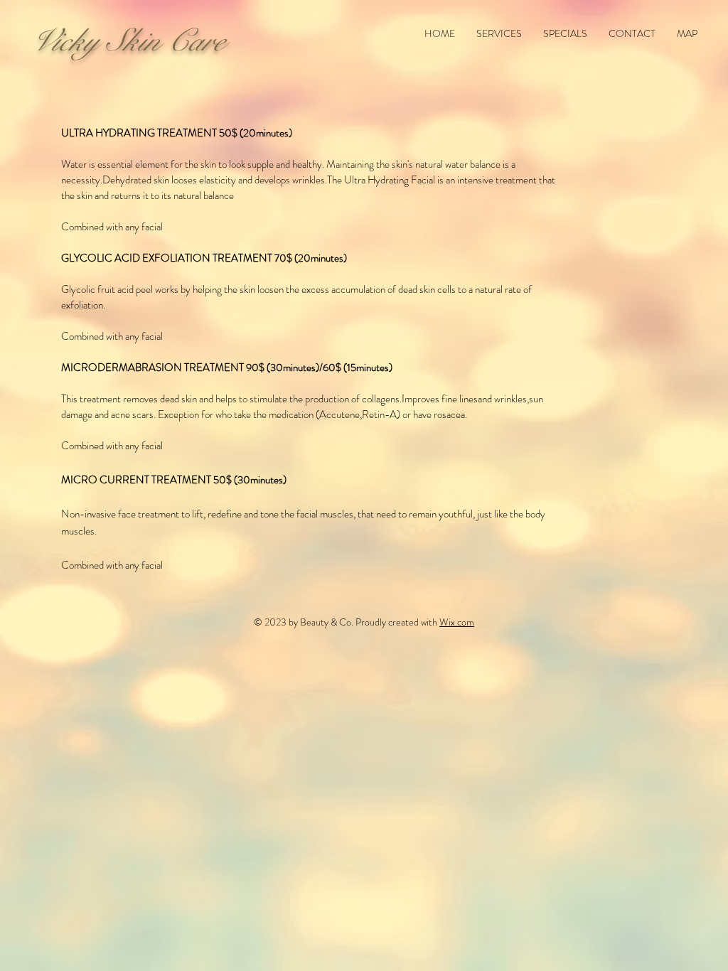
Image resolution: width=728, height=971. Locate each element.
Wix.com (456, 622)
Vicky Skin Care (126, 40)
